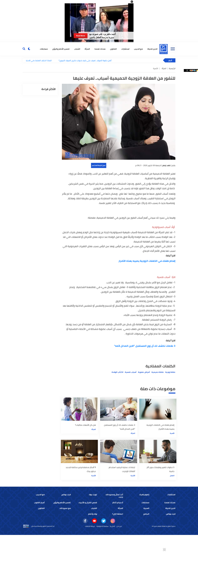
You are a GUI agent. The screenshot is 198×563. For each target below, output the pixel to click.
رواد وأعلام (92, 514)
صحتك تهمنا (100, 49)
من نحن (119, 526)
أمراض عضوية (144, 372)
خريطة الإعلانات (90, 526)
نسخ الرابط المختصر (99, 165)
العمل (172, 475)
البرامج (146, 514)
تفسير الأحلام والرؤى (61, 49)
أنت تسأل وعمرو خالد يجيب (114, 496)
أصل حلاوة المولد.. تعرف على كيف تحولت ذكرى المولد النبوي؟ (72, 60)
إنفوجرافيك (144, 494)
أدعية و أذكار (117, 502)
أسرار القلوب (39, 502)
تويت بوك (93, 494)
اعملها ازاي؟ (117, 514)
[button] (132, 1)
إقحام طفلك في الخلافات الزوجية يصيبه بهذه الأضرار (147, 261)
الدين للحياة (152, 49)
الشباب (77, 49)
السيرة (146, 508)
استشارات (125, 49)
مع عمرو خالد (65, 508)
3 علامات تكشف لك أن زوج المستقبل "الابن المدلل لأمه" (144, 346)
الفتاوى (113, 49)
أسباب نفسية (130, 372)
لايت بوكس (66, 494)
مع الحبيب (138, 49)
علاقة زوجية (170, 372)
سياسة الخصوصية (102, 526)
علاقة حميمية (157, 372)
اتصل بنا (112, 526)
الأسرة (172, 433)
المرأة (87, 49)
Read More (80, 36)
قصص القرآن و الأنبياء (88, 502)
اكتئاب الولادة (117, 372)
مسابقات (44, 49)
